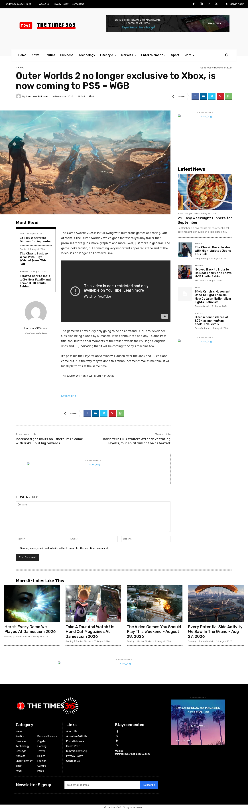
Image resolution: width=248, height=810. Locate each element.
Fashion (23, 249)
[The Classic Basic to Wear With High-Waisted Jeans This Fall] (185, 249)
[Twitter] (216, 4)
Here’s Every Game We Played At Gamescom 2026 (30, 629)
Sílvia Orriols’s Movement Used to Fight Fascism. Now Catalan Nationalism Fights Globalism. (213, 297)
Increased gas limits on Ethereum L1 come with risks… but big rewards (49, 441)
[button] (226, 55)
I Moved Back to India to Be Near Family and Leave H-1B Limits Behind (35, 281)
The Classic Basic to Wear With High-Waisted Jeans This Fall (34, 258)
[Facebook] (194, 4)
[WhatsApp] (228, 96)
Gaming (20, 67)
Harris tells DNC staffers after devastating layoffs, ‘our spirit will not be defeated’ (135, 441)
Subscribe (149, 785)
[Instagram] (201, 4)
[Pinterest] (220, 96)
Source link (68, 396)
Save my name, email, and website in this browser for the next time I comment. (64, 548)
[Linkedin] (209, 4)
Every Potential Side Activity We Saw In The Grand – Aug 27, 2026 (215, 631)
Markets (198, 313)
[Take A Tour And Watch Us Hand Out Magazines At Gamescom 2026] (93, 603)
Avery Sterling (201, 258)
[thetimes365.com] (19, 96)
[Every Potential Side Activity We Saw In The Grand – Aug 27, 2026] (216, 603)
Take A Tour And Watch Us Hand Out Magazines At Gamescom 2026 (90, 631)
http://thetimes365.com (36, 333)
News (197, 288)
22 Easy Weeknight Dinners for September (36, 239)
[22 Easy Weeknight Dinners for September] (205, 192)
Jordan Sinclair (202, 306)
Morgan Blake (192, 213)
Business (24, 272)
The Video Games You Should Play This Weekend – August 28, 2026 (154, 631)
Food (22, 234)
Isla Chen (199, 280)
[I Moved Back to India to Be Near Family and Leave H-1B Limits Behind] (185, 272)
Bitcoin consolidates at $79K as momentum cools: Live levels (211, 320)
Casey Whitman (202, 328)
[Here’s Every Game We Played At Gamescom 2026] (32, 603)
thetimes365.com (37, 96)
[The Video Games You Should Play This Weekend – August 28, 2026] (154, 603)
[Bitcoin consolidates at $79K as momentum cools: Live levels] (185, 319)
